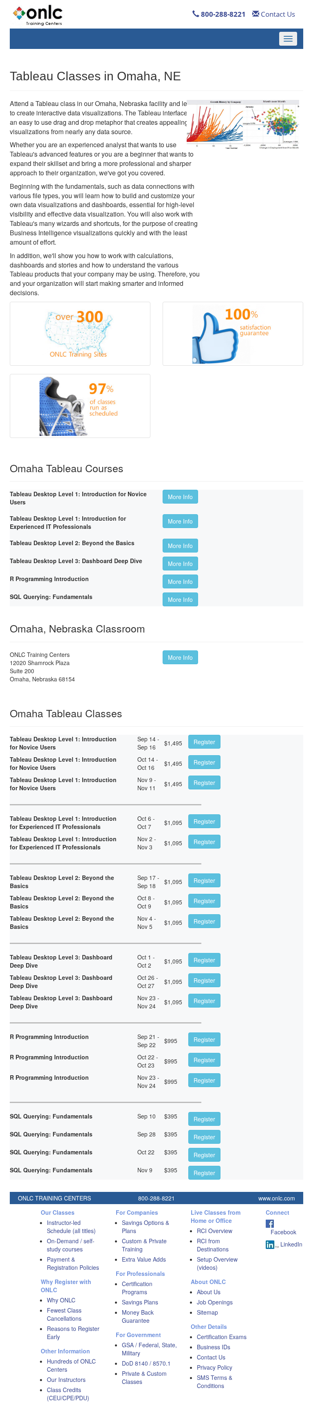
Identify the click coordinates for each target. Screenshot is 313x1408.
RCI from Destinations (213, 1245)
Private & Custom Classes (144, 1377)
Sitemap (207, 1312)
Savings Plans (140, 1302)
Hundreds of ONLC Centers (71, 1365)
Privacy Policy (214, 1367)
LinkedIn (290, 1244)
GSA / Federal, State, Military (149, 1349)
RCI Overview (214, 1231)
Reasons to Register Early (73, 1332)
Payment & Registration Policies (73, 1263)
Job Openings (215, 1302)
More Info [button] (180, 497)
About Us (208, 1292)
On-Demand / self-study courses (71, 1245)
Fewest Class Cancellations (64, 1314)
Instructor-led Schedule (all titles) (71, 1226)
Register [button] (204, 742)
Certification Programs (137, 1288)
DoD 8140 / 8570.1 (146, 1363)
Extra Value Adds (144, 1259)
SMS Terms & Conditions (214, 1381)
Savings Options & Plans (145, 1226)
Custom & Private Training (144, 1245)
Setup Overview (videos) (217, 1263)
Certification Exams (222, 1337)
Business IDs (213, 1347)
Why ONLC (61, 1300)
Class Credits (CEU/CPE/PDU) (68, 1394)
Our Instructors (66, 1379)
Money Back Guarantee (138, 1316)
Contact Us (277, 14)
